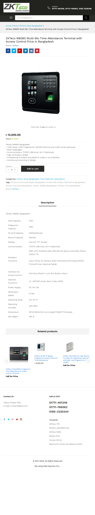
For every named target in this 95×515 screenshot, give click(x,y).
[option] (19, 360)
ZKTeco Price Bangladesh (69, 186)
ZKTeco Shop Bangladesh (28, 179)
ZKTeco (15, 45)
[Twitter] (8, 419)
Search (86, 17)
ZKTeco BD (51, 182)
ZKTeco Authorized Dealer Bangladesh (28, 182)
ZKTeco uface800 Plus (59, 428)
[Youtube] (17, 419)
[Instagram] (21, 419)
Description (47, 202)
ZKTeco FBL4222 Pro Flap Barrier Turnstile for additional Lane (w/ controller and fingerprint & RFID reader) (76, 359)
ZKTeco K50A (55, 432)
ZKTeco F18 (54, 424)
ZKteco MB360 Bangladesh (45, 186)
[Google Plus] (13, 419)
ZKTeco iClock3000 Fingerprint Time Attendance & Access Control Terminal (18, 371)
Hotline (55, 6)
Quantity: (9, 166)
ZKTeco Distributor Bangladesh (71, 182)
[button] (7, 508)
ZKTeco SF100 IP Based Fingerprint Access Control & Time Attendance (45, 358)
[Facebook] (4, 419)
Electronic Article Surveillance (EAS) (65, 444)
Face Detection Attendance (52, 179)
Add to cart (33, 168)
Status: (8, 139)
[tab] (47, 203)
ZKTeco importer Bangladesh (19, 186)
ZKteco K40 (54, 436)
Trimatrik (53, 420)
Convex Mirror (55, 440)
